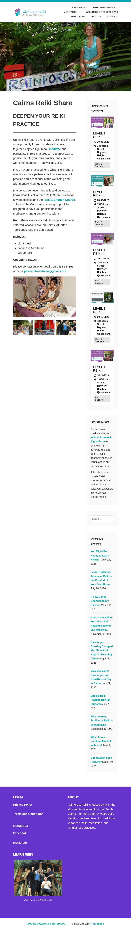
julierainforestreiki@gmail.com (45, 271)
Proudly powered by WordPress (46, 923)
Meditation (70, 12)
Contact (112, 16)
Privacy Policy (23, 804)
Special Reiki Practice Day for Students (100, 699)
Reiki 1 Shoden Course (59, 199)
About (95, 16)
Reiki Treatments (104, 7)
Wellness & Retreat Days (102, 12)
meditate (55, 149)
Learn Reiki (77, 7)
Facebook (20, 833)
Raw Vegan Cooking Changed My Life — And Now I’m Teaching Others (102, 650)
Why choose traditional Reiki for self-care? (102, 741)
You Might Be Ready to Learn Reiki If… (100, 555)
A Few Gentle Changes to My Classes (100, 601)
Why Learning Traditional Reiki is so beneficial (102, 720)
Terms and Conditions (28, 814)
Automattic (97, 923)
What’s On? (78, 16)
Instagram (20, 842)
